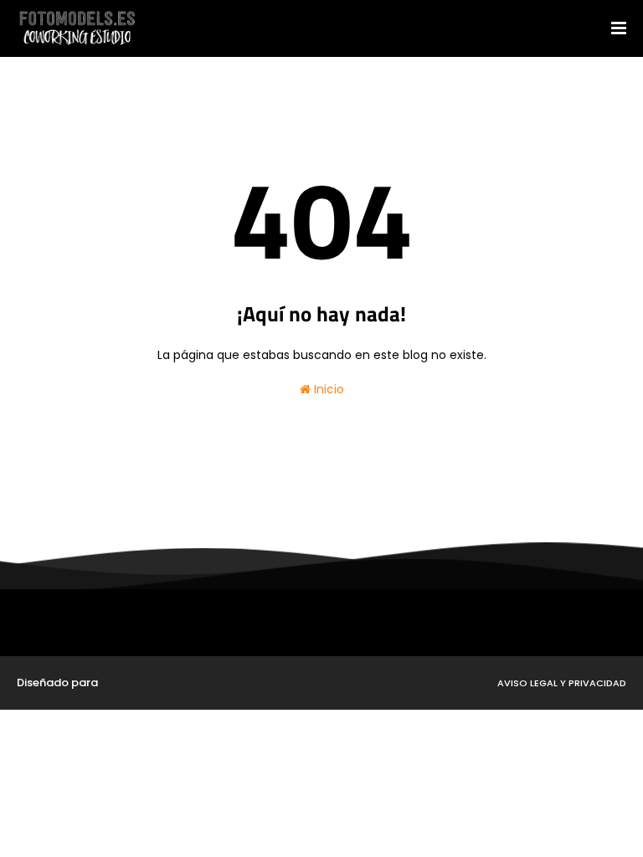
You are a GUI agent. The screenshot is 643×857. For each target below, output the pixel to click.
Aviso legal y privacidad (561, 683)
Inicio (327, 389)
